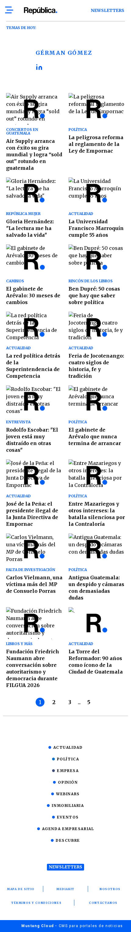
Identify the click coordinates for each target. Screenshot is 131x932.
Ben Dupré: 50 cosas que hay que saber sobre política (94, 295)
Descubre (68, 840)
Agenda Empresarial (68, 828)
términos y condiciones (36, 902)
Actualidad (68, 747)
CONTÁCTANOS (103, 902)
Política (68, 759)
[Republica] (40, 10)
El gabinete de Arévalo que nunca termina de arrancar (95, 436)
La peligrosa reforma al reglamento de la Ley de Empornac (96, 144)
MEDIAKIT (65, 889)
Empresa (68, 770)
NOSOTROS (110, 889)
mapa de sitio (21, 889)
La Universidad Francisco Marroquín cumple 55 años (96, 228)
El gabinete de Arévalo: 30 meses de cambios (33, 295)
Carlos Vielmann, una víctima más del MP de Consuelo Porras (34, 584)
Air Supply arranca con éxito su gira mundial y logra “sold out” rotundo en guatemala (34, 154)
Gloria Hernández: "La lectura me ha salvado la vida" (30, 228)
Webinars (68, 794)
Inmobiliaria (68, 805)
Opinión (68, 782)
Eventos (68, 817)
